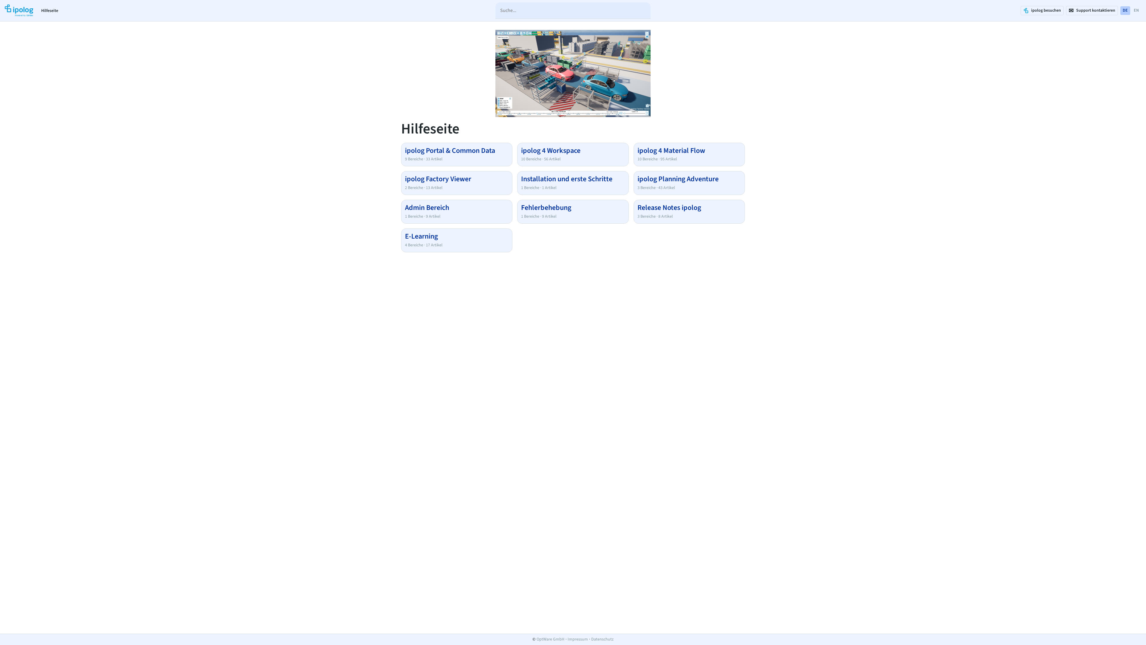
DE (1125, 10)
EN (1136, 10)
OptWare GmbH (550, 639)
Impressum (578, 639)
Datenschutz (602, 639)
